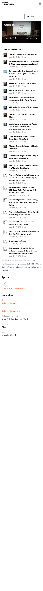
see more (5, 271)
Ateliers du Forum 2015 (11, 311)
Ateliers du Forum (8, 303)
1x (36, 38)
